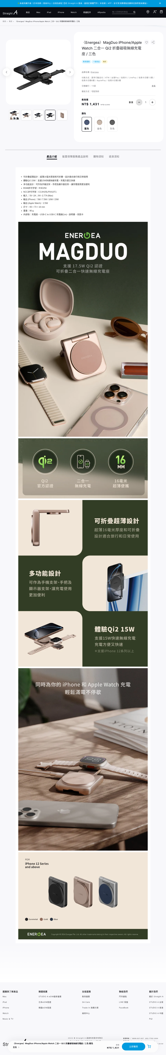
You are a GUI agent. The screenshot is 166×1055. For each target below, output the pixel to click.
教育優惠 (86, 996)
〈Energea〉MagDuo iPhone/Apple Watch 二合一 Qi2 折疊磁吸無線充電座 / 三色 (47, 21)
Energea (95, 72)
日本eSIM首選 (45, 1002)
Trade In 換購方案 (90, 1008)
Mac (38, 12)
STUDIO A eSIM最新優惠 (50, 996)
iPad (49, 12)
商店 (28, 12)
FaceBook (124, 1008)
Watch (74, 12)
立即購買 (133, 1046)
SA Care (86, 1002)
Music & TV (8, 1019)
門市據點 (123, 996)
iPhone (61, 12)
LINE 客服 (123, 1002)
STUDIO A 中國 (156, 1013)
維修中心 (86, 1013)
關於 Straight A (156, 996)
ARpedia (102, 12)
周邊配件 (87, 12)
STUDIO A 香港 (156, 1008)
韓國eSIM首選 (45, 1008)
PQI (151, 1019)
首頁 (4, 21)
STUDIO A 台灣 (156, 1002)
